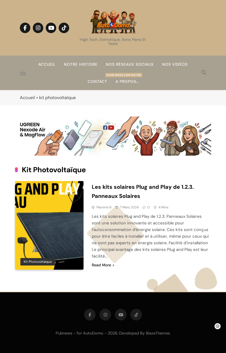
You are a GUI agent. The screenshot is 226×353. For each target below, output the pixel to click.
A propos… (127, 81)
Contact (99, 78)
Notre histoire (81, 64)
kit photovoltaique (38, 261)
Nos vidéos (175, 64)
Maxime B (103, 207)
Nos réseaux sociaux (130, 64)
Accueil (47, 64)
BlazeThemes (158, 333)
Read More (101, 264)
